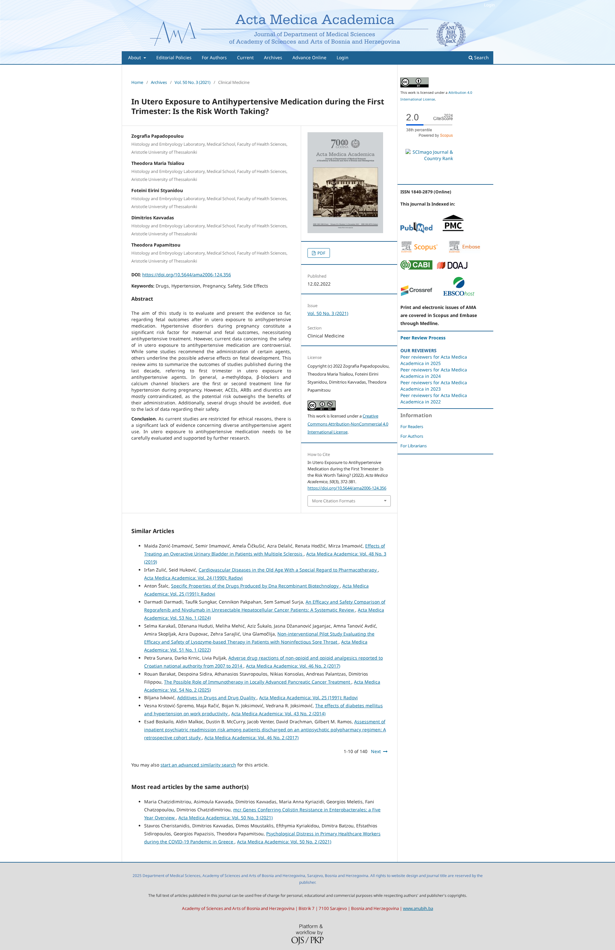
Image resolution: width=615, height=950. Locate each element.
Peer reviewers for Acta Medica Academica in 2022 (433, 398)
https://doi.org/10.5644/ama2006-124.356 (186, 275)
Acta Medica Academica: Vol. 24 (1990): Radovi (193, 578)
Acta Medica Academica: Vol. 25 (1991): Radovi (308, 697)
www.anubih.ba (418, 908)
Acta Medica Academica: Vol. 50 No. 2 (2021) (284, 842)
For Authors (214, 57)
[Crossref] (416, 295)
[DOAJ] (452, 268)
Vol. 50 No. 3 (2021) (192, 82)
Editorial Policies (174, 57)
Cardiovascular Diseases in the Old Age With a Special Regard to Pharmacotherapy (288, 570)
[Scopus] (419, 251)
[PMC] (453, 232)
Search (481, 57)
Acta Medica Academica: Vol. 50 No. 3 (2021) (225, 818)
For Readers (411, 426)
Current (245, 57)
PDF (320, 253)
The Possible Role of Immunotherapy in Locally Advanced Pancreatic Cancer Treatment (257, 682)
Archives (273, 57)
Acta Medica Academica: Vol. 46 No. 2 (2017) (293, 666)
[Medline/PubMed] (416, 232)
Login (342, 57)
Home (137, 82)
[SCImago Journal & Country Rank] (429, 158)
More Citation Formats (333, 501)
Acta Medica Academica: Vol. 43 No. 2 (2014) (278, 713)
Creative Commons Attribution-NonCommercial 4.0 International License (348, 424)
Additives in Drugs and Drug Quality (217, 697)
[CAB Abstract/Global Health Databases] (416, 268)
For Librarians (413, 446)
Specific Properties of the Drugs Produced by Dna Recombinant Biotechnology (255, 586)
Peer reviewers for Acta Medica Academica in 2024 (433, 373)
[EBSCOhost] (459, 295)
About (135, 57)
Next (376, 751)
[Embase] (464, 251)
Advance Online (309, 57)
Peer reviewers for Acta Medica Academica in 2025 (433, 360)
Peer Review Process (423, 338)
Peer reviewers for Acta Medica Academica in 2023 (433, 385)
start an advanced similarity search (198, 765)
